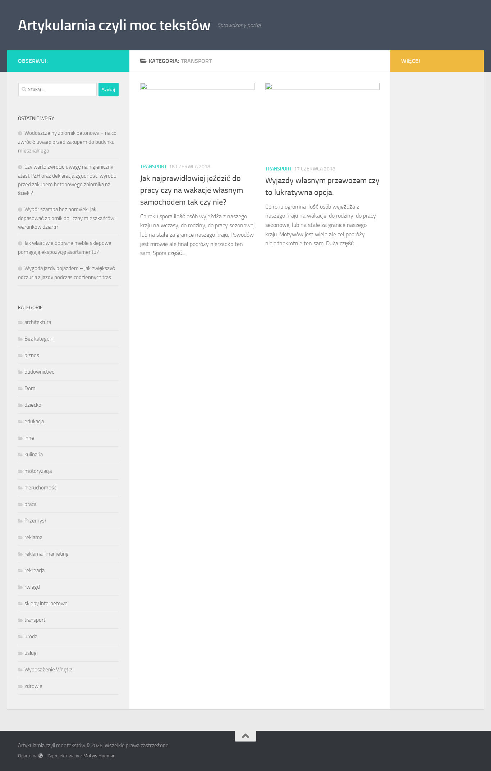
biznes (31, 355)
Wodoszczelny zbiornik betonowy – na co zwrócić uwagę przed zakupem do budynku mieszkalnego (67, 142)
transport (153, 167)
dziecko (32, 405)
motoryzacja (38, 471)
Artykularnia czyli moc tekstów (114, 25)
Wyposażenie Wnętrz (48, 669)
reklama (33, 537)
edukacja (34, 421)
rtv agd (32, 587)
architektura (37, 322)
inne (29, 438)
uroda (30, 636)
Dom (30, 388)
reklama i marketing (46, 554)
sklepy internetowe (46, 603)
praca (30, 504)
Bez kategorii (39, 339)
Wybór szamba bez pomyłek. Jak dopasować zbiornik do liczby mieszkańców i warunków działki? (67, 218)
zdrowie (33, 686)
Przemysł (35, 520)
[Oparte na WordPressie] (40, 755)
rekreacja (34, 570)
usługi (31, 653)
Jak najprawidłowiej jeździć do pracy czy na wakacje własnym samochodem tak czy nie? (191, 190)
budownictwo (39, 372)
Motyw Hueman (99, 755)
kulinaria (33, 454)
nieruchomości (41, 487)
